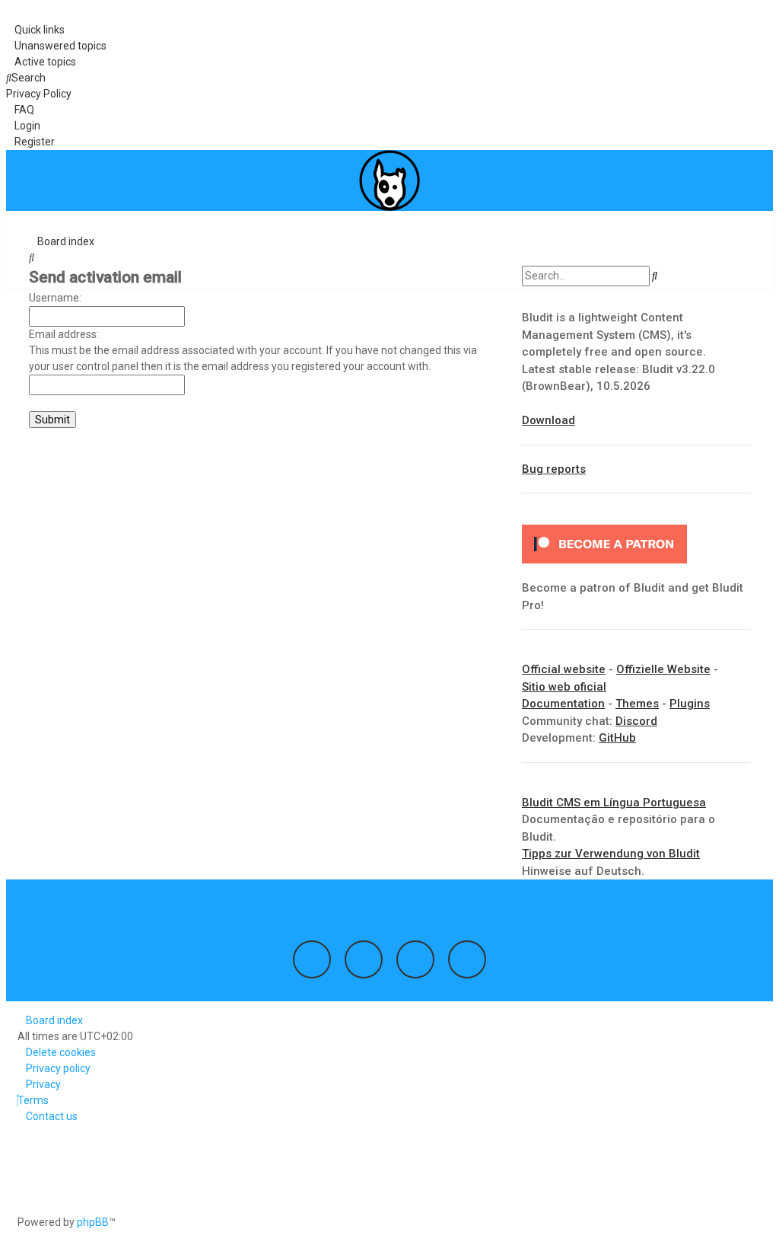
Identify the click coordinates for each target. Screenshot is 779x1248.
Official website (564, 669)
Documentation (563, 703)
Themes (637, 703)
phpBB (93, 1222)
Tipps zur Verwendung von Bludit (611, 853)
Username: (55, 298)
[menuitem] (56, 46)
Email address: (64, 334)
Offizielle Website (663, 669)
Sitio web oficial (564, 687)
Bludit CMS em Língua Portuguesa (614, 802)
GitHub (617, 738)
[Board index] (389, 180)
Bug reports (554, 469)
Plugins (689, 703)
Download (548, 420)
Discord (636, 721)
